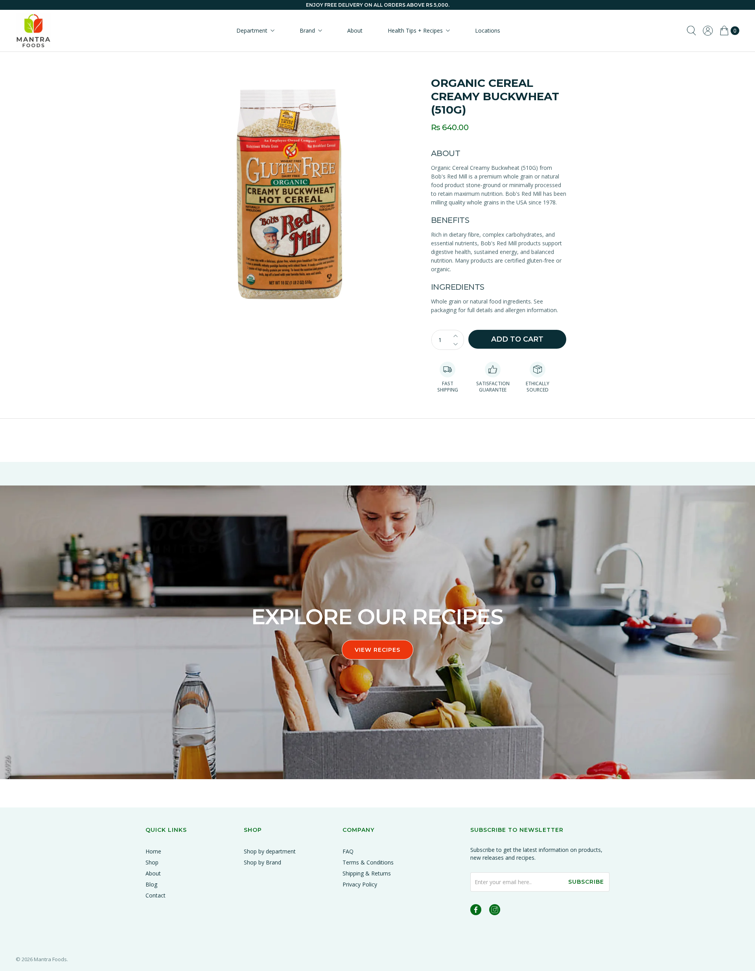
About (355, 30)
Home (153, 851)
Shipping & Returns (367, 873)
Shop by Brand (262, 862)
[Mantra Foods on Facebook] (475, 911)
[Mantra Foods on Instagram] (494, 911)
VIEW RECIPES (377, 649)
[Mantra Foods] (33, 30)
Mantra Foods (50, 959)
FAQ (348, 851)
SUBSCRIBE (586, 881)
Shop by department (270, 851)
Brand (307, 30)
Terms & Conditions (368, 862)
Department (251, 30)
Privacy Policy (360, 884)
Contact (155, 895)
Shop (151, 862)
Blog (151, 884)
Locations (487, 30)
